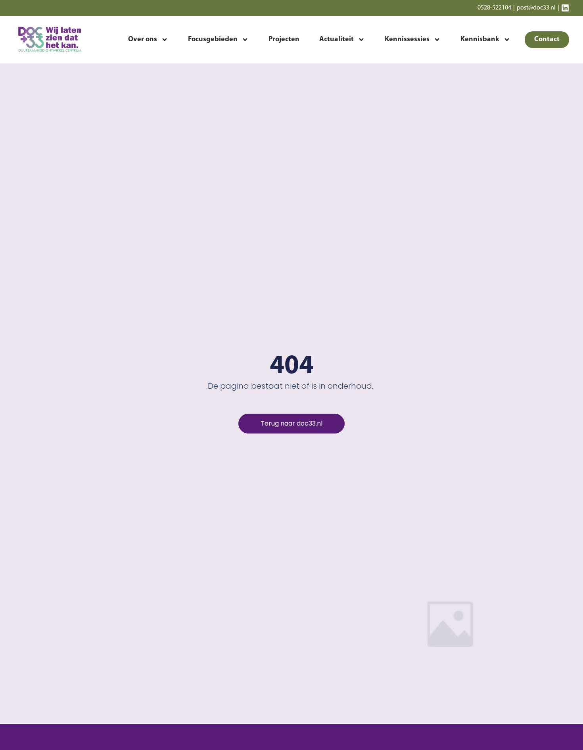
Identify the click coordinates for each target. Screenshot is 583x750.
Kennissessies (407, 39)
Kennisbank (479, 39)
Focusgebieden (213, 39)
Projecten (283, 39)
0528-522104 (494, 8)
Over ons (142, 39)
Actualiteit (336, 39)
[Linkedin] (565, 8)
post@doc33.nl (536, 8)
